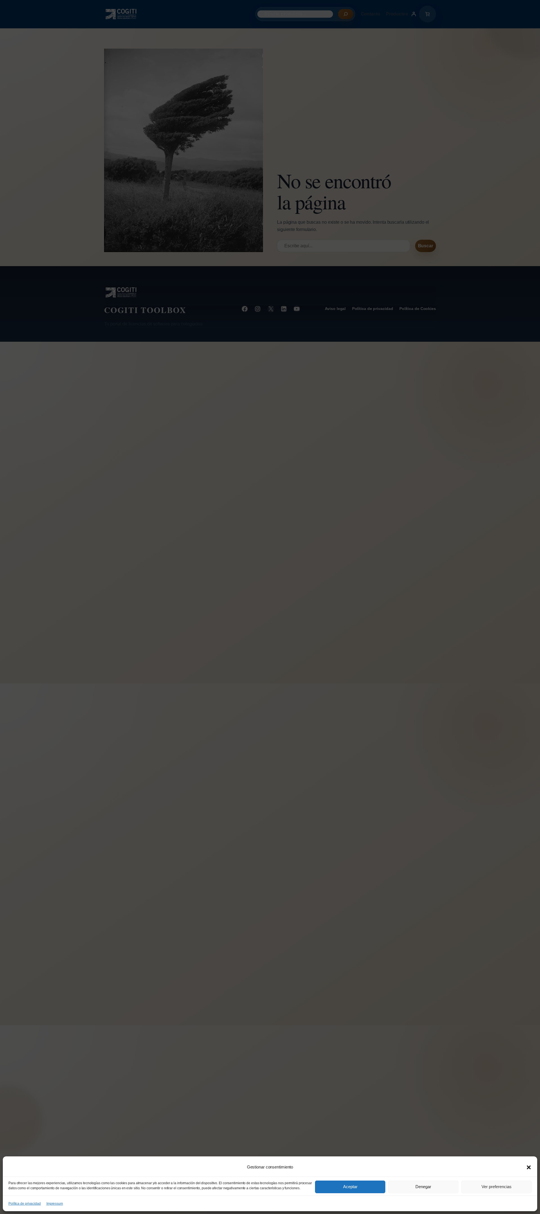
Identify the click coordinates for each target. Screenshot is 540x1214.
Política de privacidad (24, 1204)
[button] (529, 1167)
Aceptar (350, 1186)
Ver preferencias (497, 1186)
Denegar (423, 1186)
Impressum (54, 1204)
